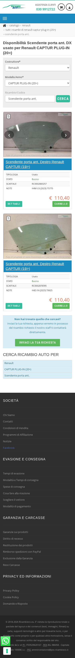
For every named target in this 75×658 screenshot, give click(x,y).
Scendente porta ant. (16, 375)
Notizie (7, 441)
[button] (14, 204)
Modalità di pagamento (17, 506)
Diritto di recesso (13, 538)
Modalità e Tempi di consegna (20, 480)
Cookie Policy (11, 597)
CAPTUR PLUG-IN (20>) (17, 369)
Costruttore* (12, 61)
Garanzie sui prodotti (15, 532)
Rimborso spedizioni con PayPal (22, 551)
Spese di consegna (14, 486)
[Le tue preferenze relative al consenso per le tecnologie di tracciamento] (7, 651)
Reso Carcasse (11, 565)
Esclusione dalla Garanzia (18, 558)
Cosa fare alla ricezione (16, 493)
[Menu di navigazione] (6, 18)
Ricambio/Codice (15, 92)
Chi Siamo (9, 415)
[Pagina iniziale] (5, 25)
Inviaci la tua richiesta (37, 342)
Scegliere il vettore (14, 499)
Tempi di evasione (13, 473)
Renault (9, 363)
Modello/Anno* (14, 77)
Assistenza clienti (45, 7)
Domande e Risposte (15, 603)
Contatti (8, 421)
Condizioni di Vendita (15, 428)
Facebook (9, 448)
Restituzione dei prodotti (18, 545)
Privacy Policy (11, 590)
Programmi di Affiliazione (18, 434)
